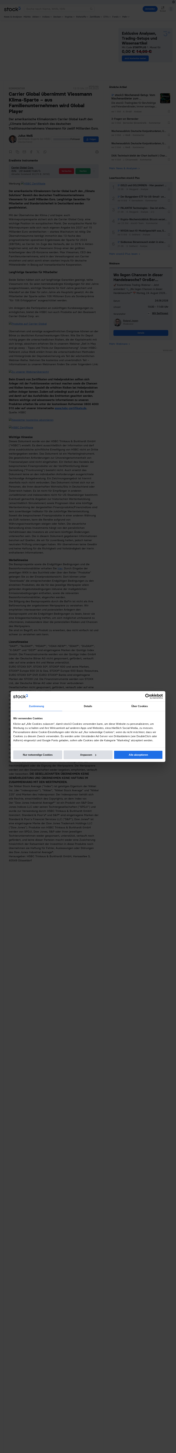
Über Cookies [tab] (139, 706)
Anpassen (86, 754)
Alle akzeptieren (138, 754)
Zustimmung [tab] (36, 706)
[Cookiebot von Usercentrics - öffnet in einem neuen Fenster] (148, 696)
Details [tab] (88, 706)
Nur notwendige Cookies (38, 754)
